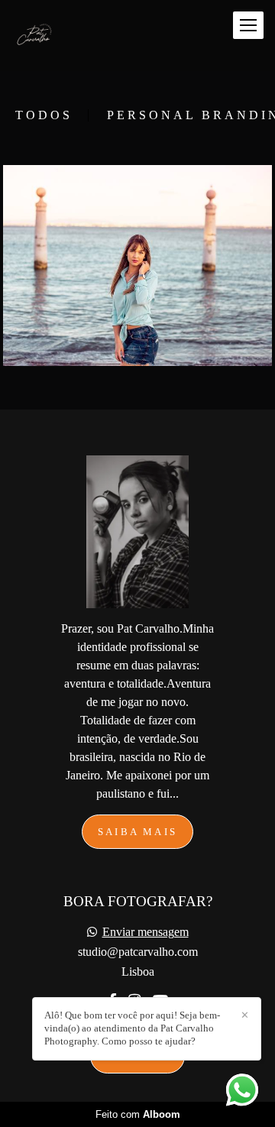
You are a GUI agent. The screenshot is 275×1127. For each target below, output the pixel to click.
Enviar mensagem (145, 932)
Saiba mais (137, 831)
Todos (44, 115)
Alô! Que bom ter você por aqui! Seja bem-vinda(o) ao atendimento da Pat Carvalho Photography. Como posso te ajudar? (132, 1028)
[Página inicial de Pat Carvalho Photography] (40, 35)
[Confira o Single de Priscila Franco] (137, 265)
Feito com (137, 1114)
